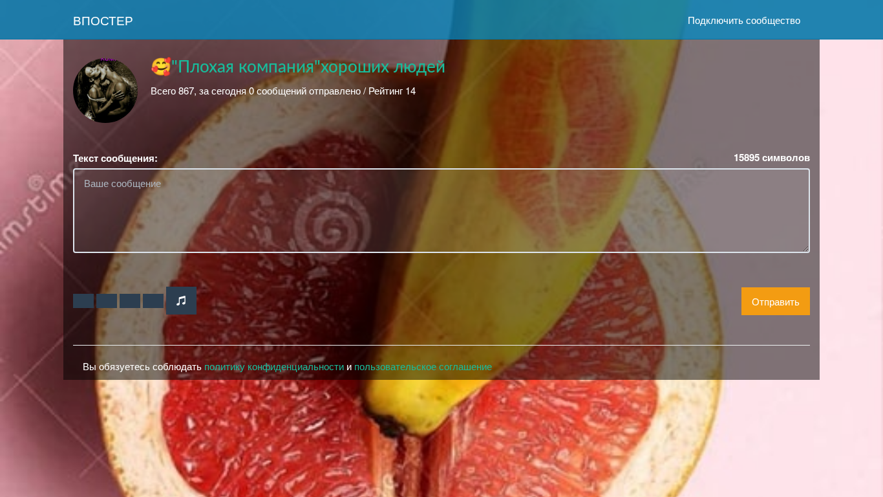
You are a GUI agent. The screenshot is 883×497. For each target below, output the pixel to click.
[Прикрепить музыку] (181, 301)
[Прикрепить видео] (106, 301)
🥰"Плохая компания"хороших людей (298, 67)
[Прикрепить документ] (153, 301)
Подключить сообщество (744, 20)
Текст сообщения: (115, 158)
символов (772, 157)
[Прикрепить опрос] (130, 301)
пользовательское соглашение (423, 366)
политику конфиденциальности (274, 366)
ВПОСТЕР (103, 19)
